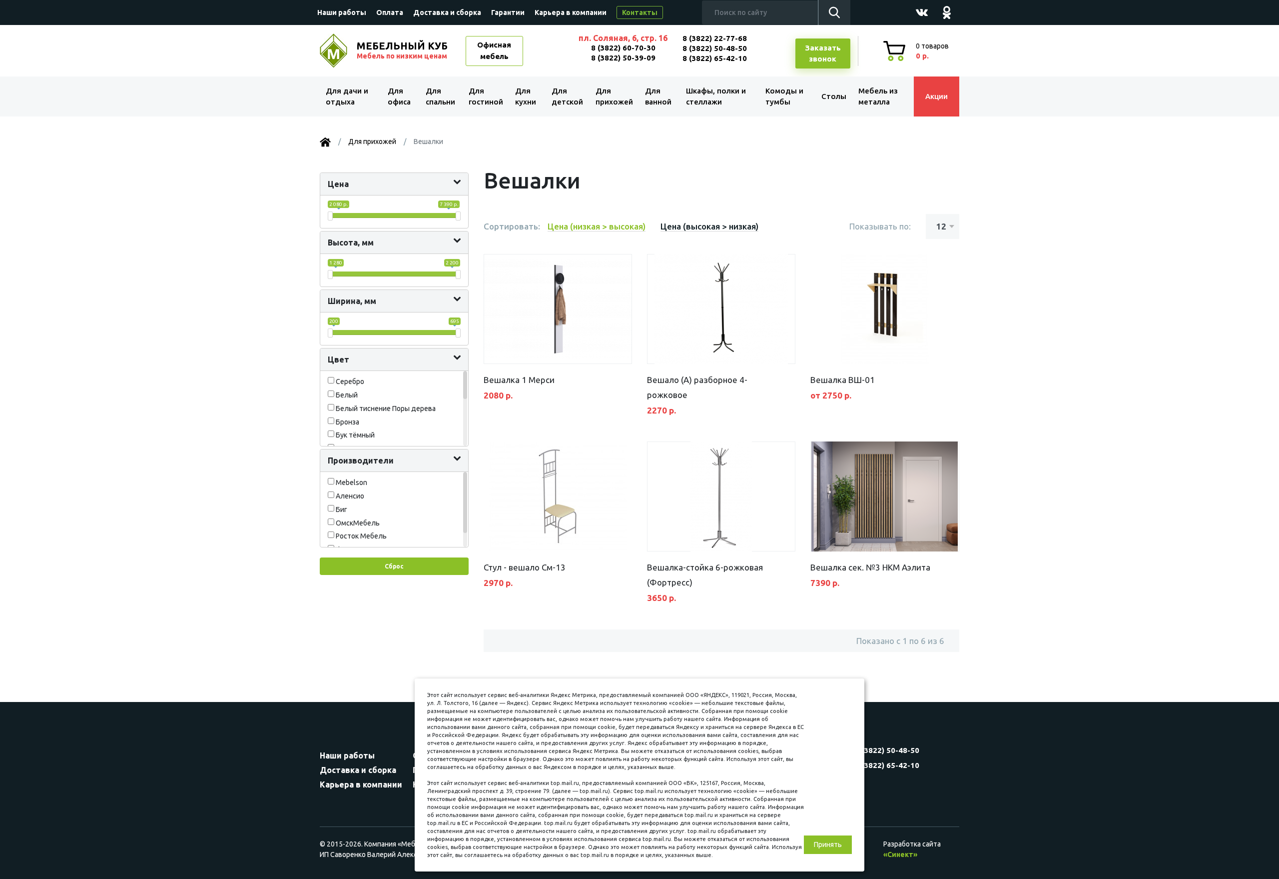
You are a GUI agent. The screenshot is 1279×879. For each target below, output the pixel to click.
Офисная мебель (494, 50)
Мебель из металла (878, 96)
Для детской (567, 96)
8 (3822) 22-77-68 (714, 38)
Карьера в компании (571, 12)
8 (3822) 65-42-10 (714, 58)
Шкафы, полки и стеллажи (716, 96)
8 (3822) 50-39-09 (623, 58)
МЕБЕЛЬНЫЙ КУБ (402, 50)
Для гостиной (486, 96)
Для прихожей (614, 96)
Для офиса (399, 96)
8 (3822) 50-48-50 (714, 48)
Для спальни (440, 96)
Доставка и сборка (447, 12)
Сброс (394, 566)
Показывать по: (880, 226)
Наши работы (341, 12)
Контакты (639, 12)
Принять (828, 844)
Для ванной (658, 96)
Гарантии (508, 12)
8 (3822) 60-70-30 (623, 48)
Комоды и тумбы (784, 96)
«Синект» (900, 854)
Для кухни (525, 96)
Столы (833, 96)
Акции (936, 96)
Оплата (389, 12)
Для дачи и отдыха (347, 96)
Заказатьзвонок (823, 54)
